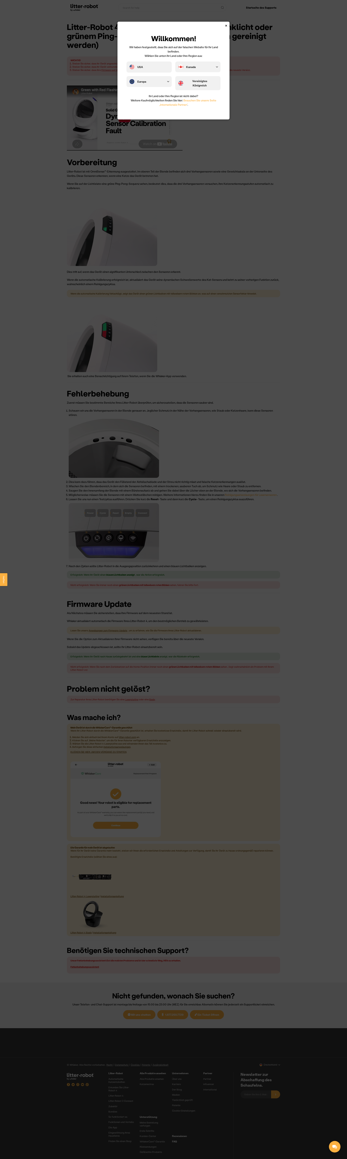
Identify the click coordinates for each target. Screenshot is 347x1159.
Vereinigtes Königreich (199, 83)
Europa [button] (141, 81)
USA (140, 67)
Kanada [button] (191, 67)
